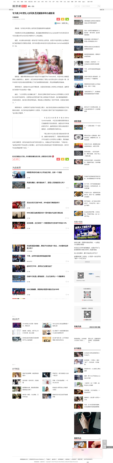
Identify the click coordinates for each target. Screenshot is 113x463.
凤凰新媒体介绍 (23, 459)
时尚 (46, 1)
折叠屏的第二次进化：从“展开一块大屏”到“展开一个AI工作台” (87, 257)
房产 (54, 1)
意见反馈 (74, 459)
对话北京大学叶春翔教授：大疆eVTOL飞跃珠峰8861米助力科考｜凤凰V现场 (87, 249)
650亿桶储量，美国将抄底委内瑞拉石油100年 (43, 289)
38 (68, 294)
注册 (88, 1)
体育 (42, 1)
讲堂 (91, 327)
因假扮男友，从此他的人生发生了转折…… (80, 339)
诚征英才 (54, 459)
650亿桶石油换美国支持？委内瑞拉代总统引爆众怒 (45, 213)
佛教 (72, 1)
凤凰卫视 (30, 1)
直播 (26, 1)
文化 (65, 1)
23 (68, 281)
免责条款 (67, 459)
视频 (22, 1)
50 (68, 271)
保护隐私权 (60, 459)
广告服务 (48, 459)
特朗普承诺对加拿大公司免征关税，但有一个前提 (44, 172)
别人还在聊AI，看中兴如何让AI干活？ (86, 253)
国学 (76, 1)
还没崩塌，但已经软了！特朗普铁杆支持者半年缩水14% (47, 223)
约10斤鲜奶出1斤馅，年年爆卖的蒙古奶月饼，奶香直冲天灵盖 (31, 156)
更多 (83, 1)
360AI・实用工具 (62, 23)
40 (68, 208)
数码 (80, 1)
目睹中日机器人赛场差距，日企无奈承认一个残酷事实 (46, 276)
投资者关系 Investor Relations (36, 459)
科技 (57, 1)
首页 (14, 1)
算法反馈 (67, 167)
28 (68, 261)
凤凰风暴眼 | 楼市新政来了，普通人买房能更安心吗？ (46, 182)
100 (68, 218)
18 (68, 228)
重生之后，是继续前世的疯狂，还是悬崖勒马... (94, 340)
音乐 (93, 327)
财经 (35, 1)
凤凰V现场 (78, 222)
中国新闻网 (15, 17)
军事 (61, 1)
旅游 (68, 1)
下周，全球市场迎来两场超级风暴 (39, 256)
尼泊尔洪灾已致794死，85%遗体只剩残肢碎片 (43, 202)
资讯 (18, 1)
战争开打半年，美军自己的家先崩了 (39, 266)
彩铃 (96, 327)
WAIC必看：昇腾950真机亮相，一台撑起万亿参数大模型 (87, 243)
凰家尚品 (77, 438)
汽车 (50, 1)
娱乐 (39, 1)
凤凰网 (90, 274)
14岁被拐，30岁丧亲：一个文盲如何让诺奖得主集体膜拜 (91, 64)
